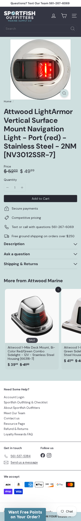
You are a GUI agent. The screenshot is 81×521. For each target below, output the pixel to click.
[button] (25, 514)
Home (7, 101)
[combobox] (40, 28)
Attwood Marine (45, 281)
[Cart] (64, 15)
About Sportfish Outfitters (22, 408)
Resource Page (14, 424)
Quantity (10, 180)
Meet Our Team (14, 413)
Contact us (12, 418)
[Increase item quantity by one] (22, 187)
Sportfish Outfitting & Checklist (25, 402)
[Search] (72, 28)
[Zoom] (64, 93)
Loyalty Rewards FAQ (18, 434)
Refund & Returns (16, 429)
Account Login (14, 397)
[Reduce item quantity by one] (7, 187)
